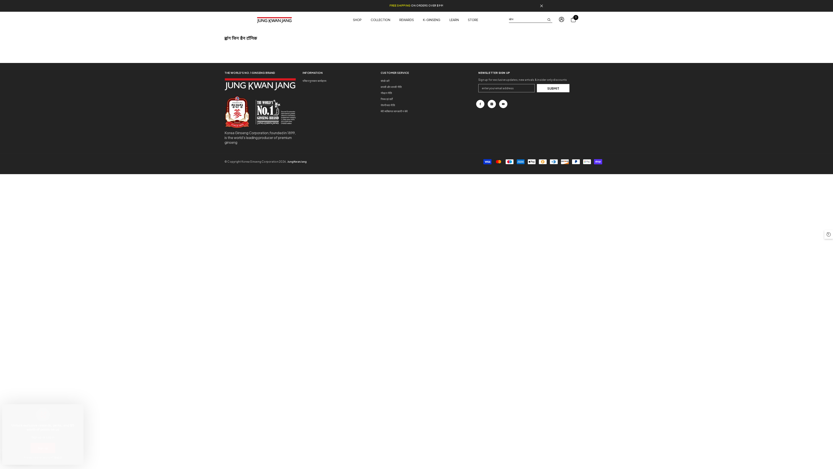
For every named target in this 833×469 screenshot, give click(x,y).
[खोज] (530, 19)
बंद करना (541, 6)
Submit (553, 88)
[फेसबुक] (480, 104)
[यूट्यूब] (503, 104)
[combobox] (527, 19)
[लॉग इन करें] (561, 19)
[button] (828, 234)
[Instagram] (492, 104)
